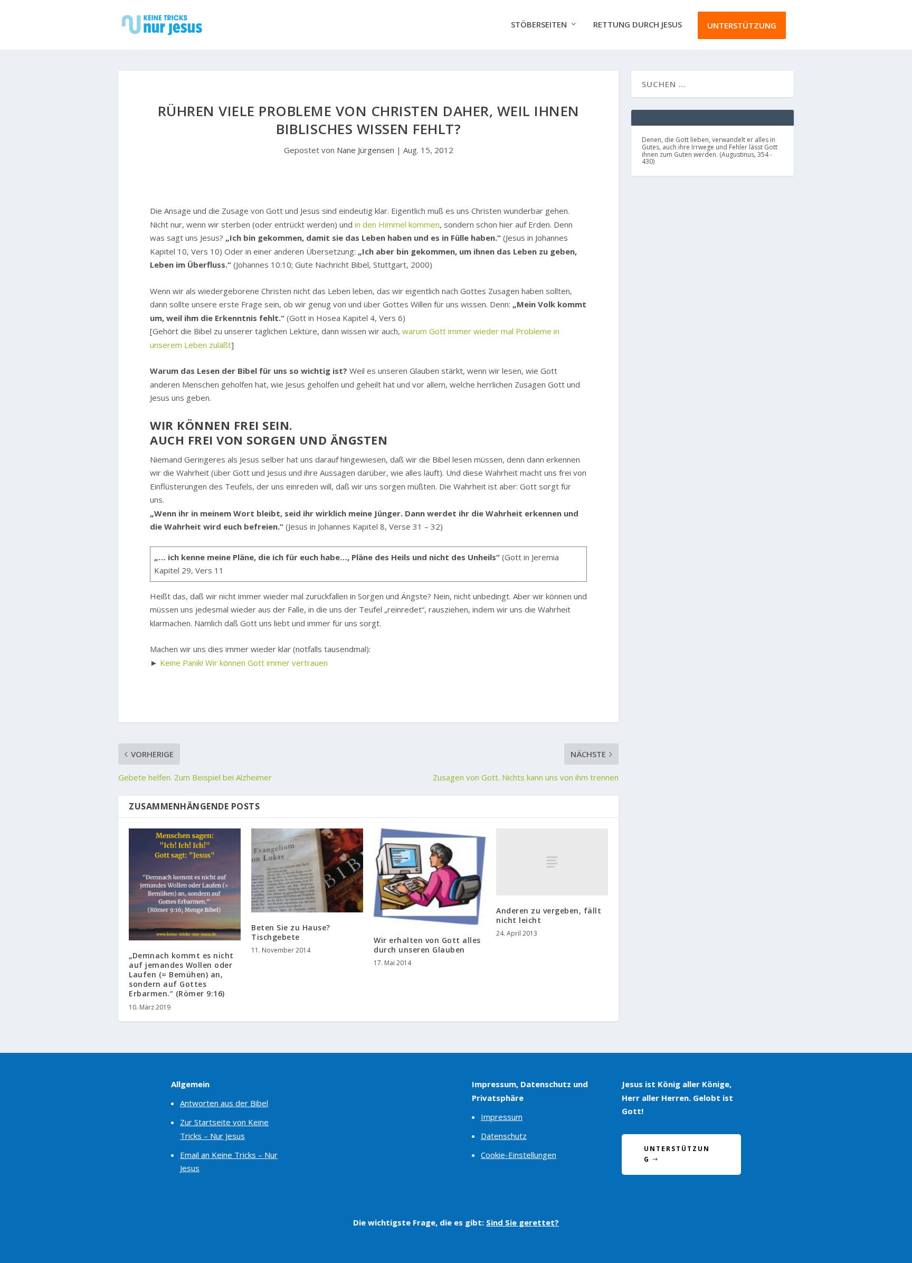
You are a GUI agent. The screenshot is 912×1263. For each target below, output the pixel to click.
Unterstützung (741, 25)
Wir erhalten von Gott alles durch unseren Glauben (427, 945)
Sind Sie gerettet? (522, 1222)
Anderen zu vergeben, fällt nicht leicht (548, 915)
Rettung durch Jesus (637, 25)
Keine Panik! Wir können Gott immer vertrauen (244, 662)
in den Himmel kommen (397, 224)
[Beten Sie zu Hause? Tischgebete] (307, 870)
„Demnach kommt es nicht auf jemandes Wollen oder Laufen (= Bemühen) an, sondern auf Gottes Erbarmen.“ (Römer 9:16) (181, 974)
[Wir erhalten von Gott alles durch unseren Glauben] (430, 876)
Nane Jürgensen (365, 150)
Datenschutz (504, 1135)
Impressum (501, 1116)
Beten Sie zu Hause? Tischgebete (290, 932)
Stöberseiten (539, 25)
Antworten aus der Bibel (224, 1103)
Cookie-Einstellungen (518, 1154)
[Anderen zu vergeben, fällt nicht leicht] (552, 862)
